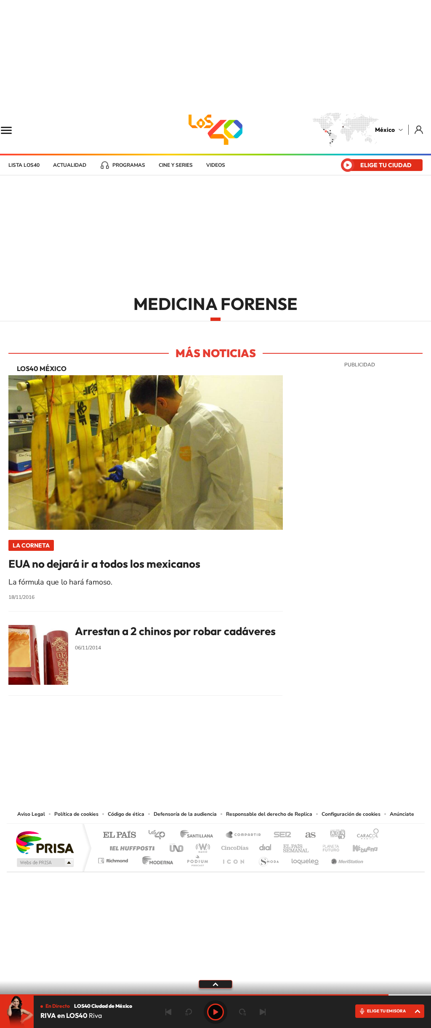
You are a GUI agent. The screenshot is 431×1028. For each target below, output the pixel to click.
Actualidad (69, 165)
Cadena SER (280, 835)
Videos (215, 165)
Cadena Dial (265, 846)
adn (334, 835)
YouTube (190, 757)
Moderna (155, 858)
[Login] (419, 129)
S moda (268, 858)
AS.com (306, 835)
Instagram (207, 757)
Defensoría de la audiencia (185, 814)
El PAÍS (119, 835)
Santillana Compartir (244, 835)
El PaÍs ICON (233, 858)
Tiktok (173, 757)
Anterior (168, 1012)
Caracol (365, 835)
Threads (257, 757)
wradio (201, 846)
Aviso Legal (31, 814)
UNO (177, 846)
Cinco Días (234, 846)
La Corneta (31, 545)
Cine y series (176, 165)
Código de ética (126, 814)
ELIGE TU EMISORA (386, 1011)
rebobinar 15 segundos (189, 1012)
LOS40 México (215, 129)
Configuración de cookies (351, 814)
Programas (128, 165)
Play (215, 1012)
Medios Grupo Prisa (44, 862)
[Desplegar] (215, 984)
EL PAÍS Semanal (296, 846)
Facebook (224, 757)
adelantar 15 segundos (242, 1012)
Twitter (240, 757)
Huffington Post (130, 846)
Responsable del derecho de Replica (269, 814)
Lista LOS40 (24, 165)
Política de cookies (76, 814)
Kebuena (358, 846)
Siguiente (263, 1012)
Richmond (114, 858)
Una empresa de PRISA (44, 842)
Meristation (346, 858)
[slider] (215, 995)
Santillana (199, 835)
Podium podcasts (197, 858)
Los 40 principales (160, 835)
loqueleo (306, 858)
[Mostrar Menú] (12, 129)
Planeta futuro (327, 846)
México (385, 130)
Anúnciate (402, 814)
